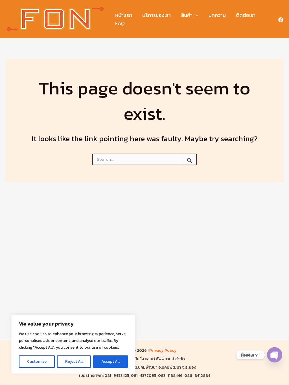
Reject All (74, 361)
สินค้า (186, 15)
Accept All (110, 361)
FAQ (120, 23)
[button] (195, 15)
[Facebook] (280, 19)
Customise (37, 361)
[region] (73, 344)
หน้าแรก (123, 15)
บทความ (217, 15)
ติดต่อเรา (245, 15)
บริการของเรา (156, 15)
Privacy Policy (163, 350)
